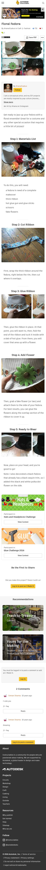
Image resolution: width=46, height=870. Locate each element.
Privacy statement (11, 858)
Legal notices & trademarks (15, 865)
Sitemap (6, 825)
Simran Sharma (14, 696)
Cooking (6, 793)
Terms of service (29, 854)
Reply (23, 711)
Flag (7, 706)
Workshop (7, 783)
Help (4, 822)
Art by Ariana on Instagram (17, 106)
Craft (19, 28)
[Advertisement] (23, 13)
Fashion (27, 28)
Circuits (6, 780)
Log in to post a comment (23, 742)
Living (5, 797)
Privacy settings (27, 858)
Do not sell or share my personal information (22, 861)
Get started (7, 818)
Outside (6, 800)
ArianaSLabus (9, 28)
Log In (23, 679)
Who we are (7, 829)
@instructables (12, 840)
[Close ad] (43, 9)
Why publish (8, 815)
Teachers (6, 804)
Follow (17, 90)
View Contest (23, 522)
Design (5, 787)
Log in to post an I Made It (23, 586)
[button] (2, 3)
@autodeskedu (12, 845)
